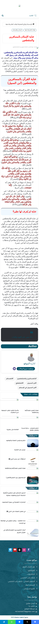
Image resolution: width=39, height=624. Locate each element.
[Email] (14, 368)
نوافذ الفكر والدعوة (11, 24)
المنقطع (19, 383)
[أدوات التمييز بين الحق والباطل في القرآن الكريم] (32, 533)
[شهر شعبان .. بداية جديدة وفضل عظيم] (29, 421)
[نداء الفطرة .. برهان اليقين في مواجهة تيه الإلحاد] (32, 523)
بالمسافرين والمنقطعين (26, 379)
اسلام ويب (31, 574)
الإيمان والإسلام (17, 30)
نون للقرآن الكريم (29, 567)
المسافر (9, 379)
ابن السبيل (31, 383)
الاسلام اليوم (30, 585)
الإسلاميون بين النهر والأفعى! (15, 478)
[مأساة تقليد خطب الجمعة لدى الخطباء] (10, 403)
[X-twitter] (19, 550)
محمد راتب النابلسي (28, 578)
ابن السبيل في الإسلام (27, 388)
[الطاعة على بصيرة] (10, 422)
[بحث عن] (3, 16)
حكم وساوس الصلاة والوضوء (15, 440)
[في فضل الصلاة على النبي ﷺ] (32, 514)
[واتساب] (12, 622)
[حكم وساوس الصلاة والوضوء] (32, 443)
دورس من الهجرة (19, 450)
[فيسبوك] (35, 622)
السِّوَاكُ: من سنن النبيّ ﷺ (16, 459)
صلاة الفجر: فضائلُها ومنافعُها (15, 468)
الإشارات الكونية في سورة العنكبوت (13, 502)
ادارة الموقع (29, 363)
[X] (27, 622)
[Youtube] (15, 550)
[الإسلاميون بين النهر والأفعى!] (32, 480)
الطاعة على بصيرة (13, 429)
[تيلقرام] (4, 622)
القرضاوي (31, 571)
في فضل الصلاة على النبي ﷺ (16, 511)
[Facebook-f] (29, 550)
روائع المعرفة (22, 24)
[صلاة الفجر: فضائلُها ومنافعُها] (29, 403)
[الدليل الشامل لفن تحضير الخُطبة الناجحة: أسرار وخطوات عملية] (32, 496)
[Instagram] (24, 550)
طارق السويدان (29, 589)
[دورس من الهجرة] (32, 452)
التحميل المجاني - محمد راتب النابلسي (21, 582)
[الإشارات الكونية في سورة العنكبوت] (32, 505)
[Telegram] (10, 550)
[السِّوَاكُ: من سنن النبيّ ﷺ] (32, 462)
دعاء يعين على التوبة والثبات (22, 337)
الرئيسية (30, 24)
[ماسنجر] (19, 622)
